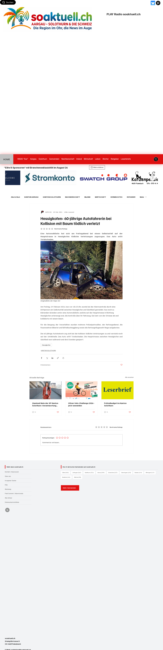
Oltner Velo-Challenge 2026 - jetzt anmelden (81, 404)
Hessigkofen (46, 345)
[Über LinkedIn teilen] (52, 358)
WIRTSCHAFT (100, 197)
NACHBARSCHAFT (72, 197)
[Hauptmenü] (156, 159)
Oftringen (151, 472)
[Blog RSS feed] (7, 510)
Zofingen (77, 472)
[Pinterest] (158, 3)
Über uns (8, 476)
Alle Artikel (15, 197)
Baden (139, 472)
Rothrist (78, 477)
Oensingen (126, 472)
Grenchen (113, 472)
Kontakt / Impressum (12, 472)
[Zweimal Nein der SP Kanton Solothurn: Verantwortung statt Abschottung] (45, 390)
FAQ (6, 485)
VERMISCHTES (116, 197)
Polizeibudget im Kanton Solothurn (115, 404)
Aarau (101, 472)
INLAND (87, 197)
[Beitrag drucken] (63, 358)
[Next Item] (152, 178)
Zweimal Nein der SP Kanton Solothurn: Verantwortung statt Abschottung (45, 404)
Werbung (8, 489)
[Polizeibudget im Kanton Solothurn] (117, 390)
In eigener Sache (10, 480)
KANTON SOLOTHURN (52, 197)
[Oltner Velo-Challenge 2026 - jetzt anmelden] (82, 390)
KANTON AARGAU (31, 197)
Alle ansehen (129, 377)
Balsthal (67, 477)
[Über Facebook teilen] (41, 358)
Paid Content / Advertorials (14, 493)
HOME (6, 159)
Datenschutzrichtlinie (12, 502)
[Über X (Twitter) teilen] (47, 358)
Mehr (142, 197)
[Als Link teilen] (58, 358)
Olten (66, 472)
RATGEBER (131, 197)
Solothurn (90, 472)
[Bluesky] (153, 3)
